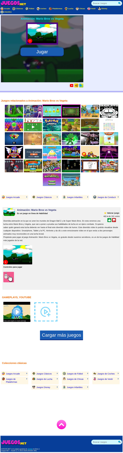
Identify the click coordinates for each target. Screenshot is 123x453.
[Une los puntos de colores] (109, 125)
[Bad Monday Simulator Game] (109, 111)
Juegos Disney (43, 387)
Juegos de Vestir (105, 379)
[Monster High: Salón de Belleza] (33, 111)
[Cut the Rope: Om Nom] (33, 138)
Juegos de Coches (106, 374)
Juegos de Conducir (106, 197)
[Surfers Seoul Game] (109, 166)
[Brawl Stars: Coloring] (90, 166)
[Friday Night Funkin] (14, 166)
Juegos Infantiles (75, 197)
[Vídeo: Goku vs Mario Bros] (90, 152)
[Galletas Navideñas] (33, 125)
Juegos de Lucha (44, 379)
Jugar (42, 51)
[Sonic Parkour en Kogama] (90, 125)
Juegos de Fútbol (75, 374)
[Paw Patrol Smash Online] (71, 179)
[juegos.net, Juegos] (13, 3)
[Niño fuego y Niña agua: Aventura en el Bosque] (33, 166)
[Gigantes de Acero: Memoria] (90, 138)
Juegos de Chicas (75, 379)
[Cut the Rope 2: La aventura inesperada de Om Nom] (109, 138)
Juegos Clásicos (44, 197)
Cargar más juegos (61, 335)
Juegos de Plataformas (11, 380)
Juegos (30, 449)
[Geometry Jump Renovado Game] (71, 166)
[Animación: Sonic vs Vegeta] (71, 152)
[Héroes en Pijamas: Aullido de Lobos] (71, 138)
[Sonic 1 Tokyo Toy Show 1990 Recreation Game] (14, 152)
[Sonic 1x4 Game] (14, 111)
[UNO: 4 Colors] (14, 138)
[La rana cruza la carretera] (71, 125)
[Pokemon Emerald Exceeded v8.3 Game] (52, 125)
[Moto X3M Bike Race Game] (90, 111)
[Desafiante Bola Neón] (109, 152)
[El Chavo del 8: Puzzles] (52, 166)
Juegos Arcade (13, 197)
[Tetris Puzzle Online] (52, 138)
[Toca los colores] (33, 152)
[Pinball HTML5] (52, 179)
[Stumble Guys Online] (52, 152)
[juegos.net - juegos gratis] (14, 442)
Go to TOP (61, 424)
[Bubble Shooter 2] (14, 125)
